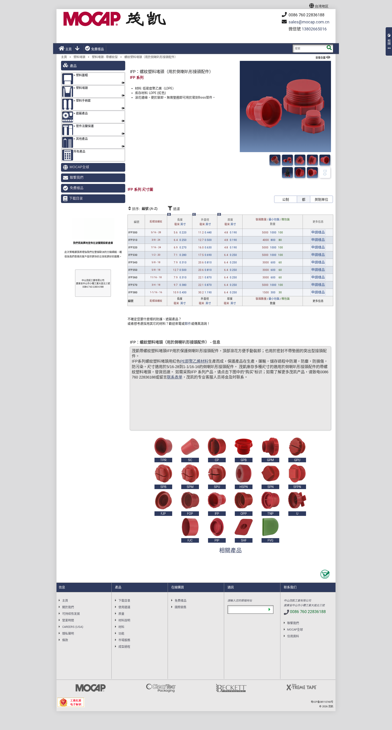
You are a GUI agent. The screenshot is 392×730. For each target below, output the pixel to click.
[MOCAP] (114, 18)
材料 (121, 627)
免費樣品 (97, 49)
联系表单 (174, 377)
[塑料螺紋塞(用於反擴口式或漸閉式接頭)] (287, 160)
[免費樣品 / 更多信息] (318, 232)
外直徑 (205, 222)
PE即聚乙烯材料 (194, 361)
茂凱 (330, 706)
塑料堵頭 (79, 57)
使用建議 (124, 607)
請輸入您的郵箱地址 (240, 600)
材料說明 (124, 620)
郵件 (188, 323)
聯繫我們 (76, 177)
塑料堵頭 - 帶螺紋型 (105, 57)
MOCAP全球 (79, 167)
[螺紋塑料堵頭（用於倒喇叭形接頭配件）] (299, 160)
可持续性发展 (71, 613)
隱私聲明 (68, 633)
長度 (180, 222)
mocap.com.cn (309, 22)
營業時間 (68, 620)
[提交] (269, 610)
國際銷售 (180, 607)
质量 (121, 613)
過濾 (176, 209)
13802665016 (314, 29)
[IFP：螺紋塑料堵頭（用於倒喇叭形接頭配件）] (275, 160)
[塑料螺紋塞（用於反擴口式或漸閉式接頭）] (324, 160)
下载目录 (76, 198)
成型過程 (124, 646)
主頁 (68, 49)
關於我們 (68, 607)
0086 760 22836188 (306, 14)
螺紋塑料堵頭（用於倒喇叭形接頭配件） (150, 57)
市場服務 (124, 640)
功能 (121, 633)
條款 (65, 640)
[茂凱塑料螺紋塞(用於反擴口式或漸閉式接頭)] (312, 160)
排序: (144, 209)
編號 (136, 222)
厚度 (230, 222)
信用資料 (293, 636)
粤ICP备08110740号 (322, 701)
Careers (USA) (72, 627)
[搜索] (329, 48)
